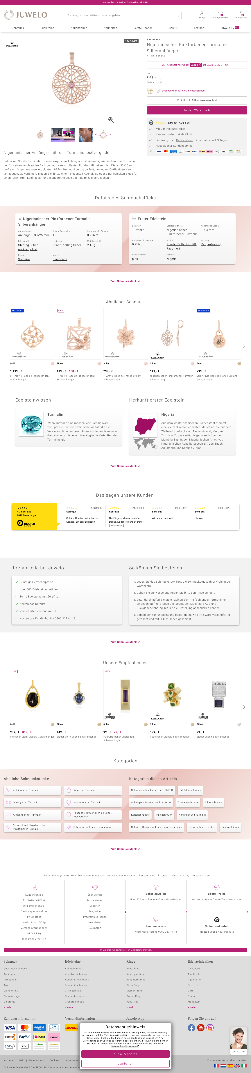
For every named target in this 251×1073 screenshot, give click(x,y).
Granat (192, 996)
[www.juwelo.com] (237, 1065)
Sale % (173, 28)
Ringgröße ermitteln (34, 939)
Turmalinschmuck (188, 802)
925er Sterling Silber (67, 245)
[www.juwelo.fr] (216, 1065)
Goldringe (9, 1002)
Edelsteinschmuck (190, 790)
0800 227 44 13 (167, 932)
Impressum (71, 1060)
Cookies (54, 1060)
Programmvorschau (95, 917)
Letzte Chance (143, 28)
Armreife (9, 985)
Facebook (191, 1027)
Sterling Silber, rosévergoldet (28, 247)
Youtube (201, 1027)
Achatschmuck (74, 969)
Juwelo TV (230, 28)
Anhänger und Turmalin (192, 815)
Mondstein (194, 1002)
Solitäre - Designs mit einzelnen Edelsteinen (156, 827)
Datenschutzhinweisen (123, 1046)
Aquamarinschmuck (77, 980)
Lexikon (199, 28)
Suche (178, 15)
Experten (95, 906)
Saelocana (60, 259)
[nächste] (243, 346)
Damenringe (11, 991)
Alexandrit (194, 969)
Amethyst (193, 974)
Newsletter (94, 922)
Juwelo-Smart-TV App (34, 922)
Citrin (191, 991)
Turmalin (138, 230)
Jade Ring (132, 1002)
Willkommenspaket (34, 906)
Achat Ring (132, 969)
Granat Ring (133, 996)
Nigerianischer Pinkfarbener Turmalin (182, 232)
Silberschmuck (213, 802)
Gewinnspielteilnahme (34, 911)
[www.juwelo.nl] (223, 1065)
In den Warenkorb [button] (197, 111)
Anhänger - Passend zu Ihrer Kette (151, 802)
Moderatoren (95, 900)
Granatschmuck (74, 1002)
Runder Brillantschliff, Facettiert (182, 246)
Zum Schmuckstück (123, 281)
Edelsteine (47, 28)
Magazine (95, 911)
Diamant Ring (134, 991)
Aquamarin (194, 980)
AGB (21, 1060)
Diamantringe (12, 996)
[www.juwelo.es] (230, 1065)
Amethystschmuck (76, 974)
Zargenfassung (211, 244)
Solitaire (24, 259)
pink (135, 259)
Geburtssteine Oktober (202, 827)
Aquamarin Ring (136, 980)
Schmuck (18, 28)
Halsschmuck (164, 815)
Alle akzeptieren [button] (125, 1054)
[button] (202, 15)
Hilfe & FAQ (34, 933)
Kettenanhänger (140, 815)
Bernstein (193, 985)
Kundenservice (34, 895)
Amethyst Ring (135, 974)
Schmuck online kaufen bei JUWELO (152, 790)
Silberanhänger (230, 827)
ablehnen (135, 1041)
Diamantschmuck (75, 996)
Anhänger (9, 974)
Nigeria (172, 259)
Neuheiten (110, 28)
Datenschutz (36, 1060)
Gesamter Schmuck (15, 969)
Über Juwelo (94, 895)
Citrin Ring (132, 985)
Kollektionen (79, 28)
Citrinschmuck (73, 991)
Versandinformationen (34, 928)
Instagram (210, 1027)
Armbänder (10, 980)
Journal (93, 928)
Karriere (8, 1060)
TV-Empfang (34, 917)
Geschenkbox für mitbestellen (183, 91)
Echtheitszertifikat (34, 900)
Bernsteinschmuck (76, 985)
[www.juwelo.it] (244, 1065)
